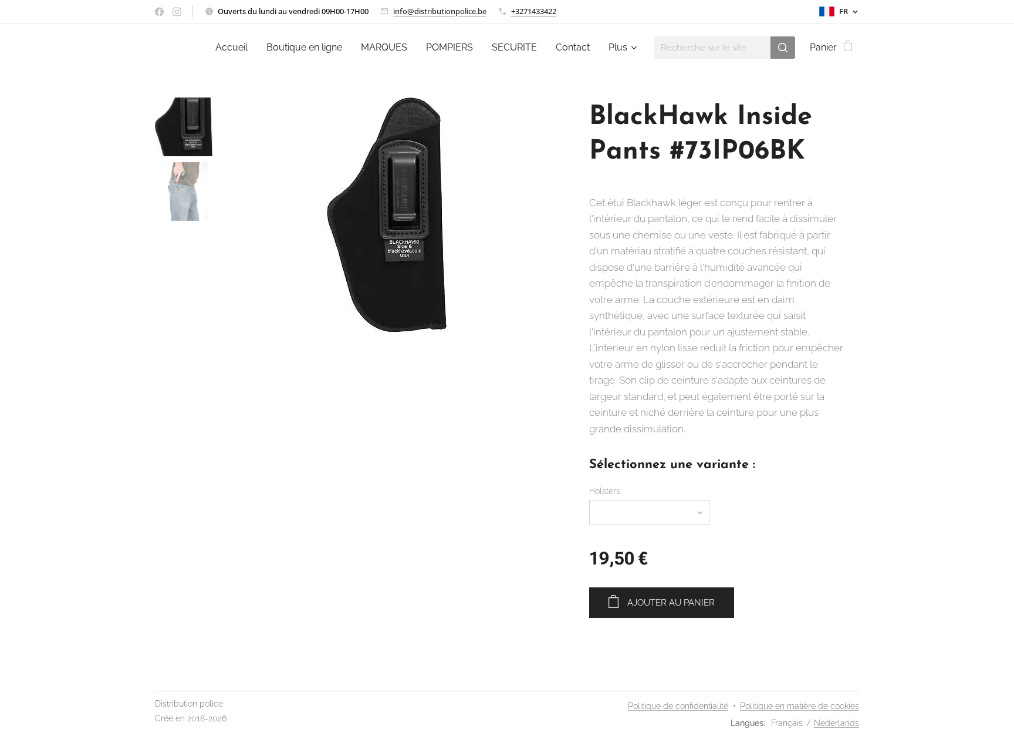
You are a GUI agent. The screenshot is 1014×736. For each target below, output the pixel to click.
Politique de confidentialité (678, 706)
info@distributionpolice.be (439, 11)
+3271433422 (533, 11)
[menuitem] (234, 47)
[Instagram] (177, 12)
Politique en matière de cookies (799, 706)
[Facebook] (159, 12)
